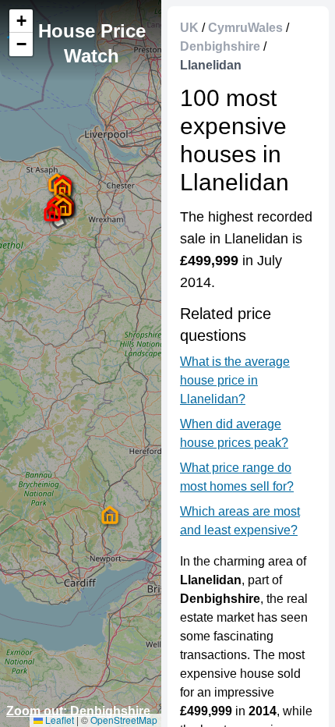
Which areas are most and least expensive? (240, 521)
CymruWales (245, 27)
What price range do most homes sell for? (237, 477)
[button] (52, 212)
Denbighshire (220, 46)
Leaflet (58, 719)
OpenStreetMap (123, 719)
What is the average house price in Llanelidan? (235, 380)
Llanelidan (211, 65)
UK (189, 27)
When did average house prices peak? (234, 433)
